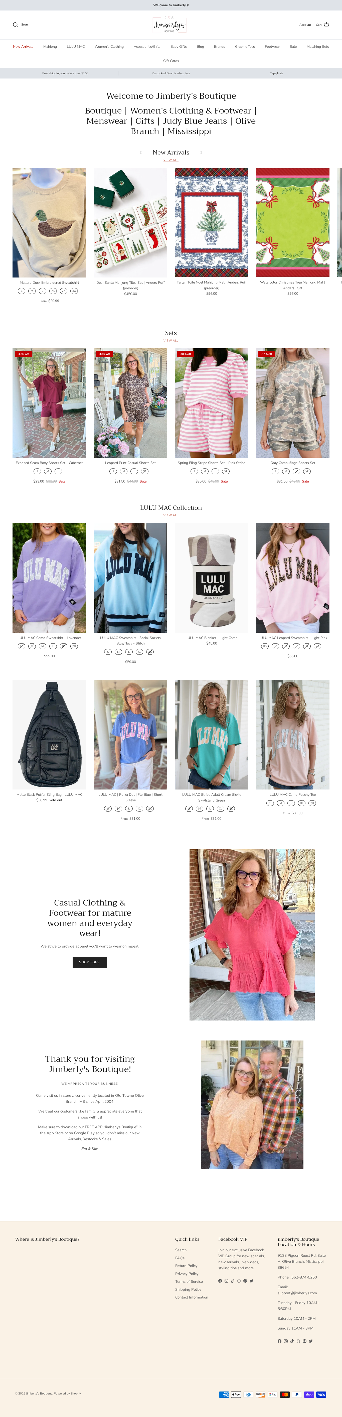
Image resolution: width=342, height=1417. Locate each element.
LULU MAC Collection (171, 507)
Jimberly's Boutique (39, 1394)
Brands (219, 46)
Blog (200, 46)
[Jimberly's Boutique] (171, 25)
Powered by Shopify (67, 1394)
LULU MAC (76, 46)
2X (63, 291)
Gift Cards (171, 60)
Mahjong (50, 46)
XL (53, 291)
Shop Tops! (89, 962)
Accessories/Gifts (147, 46)
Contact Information (191, 1297)
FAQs (180, 1258)
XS (21, 646)
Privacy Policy (187, 1273)
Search (181, 1250)
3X (74, 291)
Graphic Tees (245, 46)
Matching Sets (318, 46)
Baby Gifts (178, 46)
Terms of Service (189, 1281)
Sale (293, 46)
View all (171, 160)
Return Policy (186, 1265)
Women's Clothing (109, 46)
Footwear (272, 46)
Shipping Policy (188, 1289)
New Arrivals (23, 46)
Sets (171, 333)
